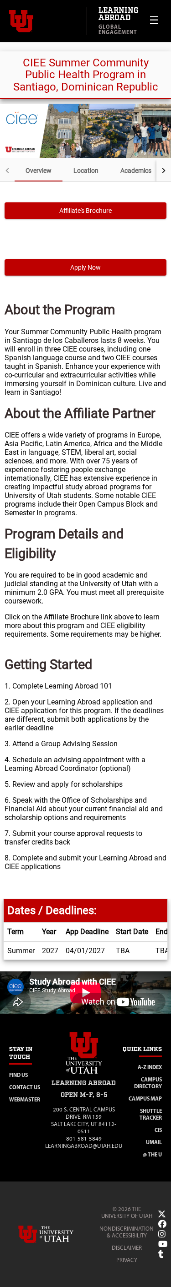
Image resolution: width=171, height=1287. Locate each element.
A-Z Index (150, 1067)
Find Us (18, 1074)
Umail (154, 1142)
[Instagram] (162, 1234)
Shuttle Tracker (151, 1114)
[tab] (38, 170)
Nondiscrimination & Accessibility (126, 1232)
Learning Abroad (118, 14)
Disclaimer (127, 1247)
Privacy (126, 1260)
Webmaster (24, 1099)
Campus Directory (148, 1083)
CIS (158, 1129)
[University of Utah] (58, 1234)
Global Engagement (117, 29)
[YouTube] (162, 1244)
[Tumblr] (160, 1254)
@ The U (152, 1154)
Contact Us (24, 1087)
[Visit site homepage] (84, 1075)
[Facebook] (162, 1224)
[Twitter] (162, 1214)
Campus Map (145, 1098)
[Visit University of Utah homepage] (43, 21)
